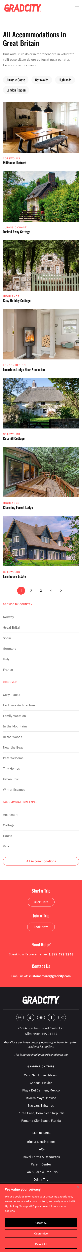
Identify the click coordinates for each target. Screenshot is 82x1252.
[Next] (61, 591)
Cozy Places (11, 695)
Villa (6, 846)
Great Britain (12, 627)
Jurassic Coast (16, 79)
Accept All (41, 1223)
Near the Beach (14, 747)
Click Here (41, 902)
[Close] (77, 1186)
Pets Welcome (13, 758)
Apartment (11, 815)
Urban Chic (11, 779)
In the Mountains (15, 726)
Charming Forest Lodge (18, 507)
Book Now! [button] (41, 927)
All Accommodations (41, 861)
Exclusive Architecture (19, 705)
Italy (6, 659)
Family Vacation (14, 716)
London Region (16, 89)
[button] (77, 8)
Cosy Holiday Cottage (17, 300)
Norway (8, 617)
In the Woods (12, 737)
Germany (9, 648)
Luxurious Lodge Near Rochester (24, 369)
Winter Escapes (14, 790)
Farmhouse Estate (14, 576)
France (8, 670)
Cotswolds (42, 79)
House (7, 836)
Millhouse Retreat (14, 162)
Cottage (8, 825)
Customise (41, 1233)
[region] (41, 1217)
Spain (7, 638)
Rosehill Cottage (14, 438)
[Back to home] (23, 8)
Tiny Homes (11, 768)
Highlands (65, 79)
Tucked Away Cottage (16, 231)
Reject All (41, 1244)
